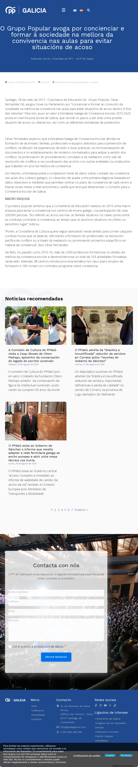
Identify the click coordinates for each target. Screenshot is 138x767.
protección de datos (48, 646)
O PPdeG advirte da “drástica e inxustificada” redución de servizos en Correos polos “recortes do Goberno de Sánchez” (100, 355)
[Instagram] (100, 705)
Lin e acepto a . (39, 646)
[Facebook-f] (96, 705)
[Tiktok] (114, 705)
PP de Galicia (86, 58)
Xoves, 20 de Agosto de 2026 (22, 463)
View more (9, 764)
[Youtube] (105, 705)
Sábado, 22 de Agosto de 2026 (23, 364)
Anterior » (81, 510)
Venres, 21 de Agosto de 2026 (89, 364)
